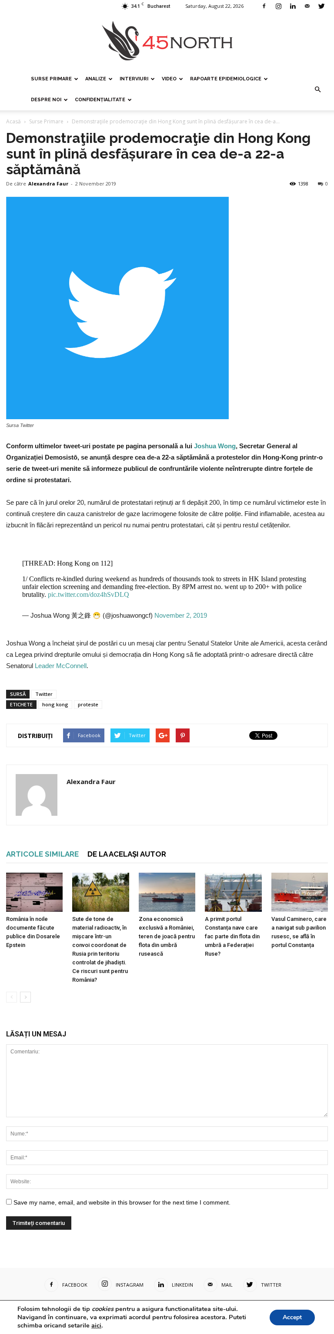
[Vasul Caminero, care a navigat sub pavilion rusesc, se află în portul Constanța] (299, 892)
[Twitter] (321, 6)
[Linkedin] (292, 6)
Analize (95, 79)
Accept (292, 1317)
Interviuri (134, 79)
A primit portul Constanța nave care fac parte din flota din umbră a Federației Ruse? (232, 936)
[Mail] (307, 6)
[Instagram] (278, 6)
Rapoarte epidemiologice (225, 79)
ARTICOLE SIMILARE (42, 854)
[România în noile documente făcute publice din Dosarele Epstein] (34, 892)
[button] (317, 89)
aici (96, 1325)
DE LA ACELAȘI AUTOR (126, 854)
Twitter (44, 694)
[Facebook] (264, 6)
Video (169, 79)
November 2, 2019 (180, 615)
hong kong (55, 704)
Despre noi (46, 100)
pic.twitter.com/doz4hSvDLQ (88, 594)
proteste (88, 704)
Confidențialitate (100, 100)
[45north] (167, 41)
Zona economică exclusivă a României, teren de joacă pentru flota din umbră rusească (167, 936)
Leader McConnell (61, 665)
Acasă (13, 121)
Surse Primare (51, 79)
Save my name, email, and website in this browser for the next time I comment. (121, 1202)
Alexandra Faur (48, 183)
